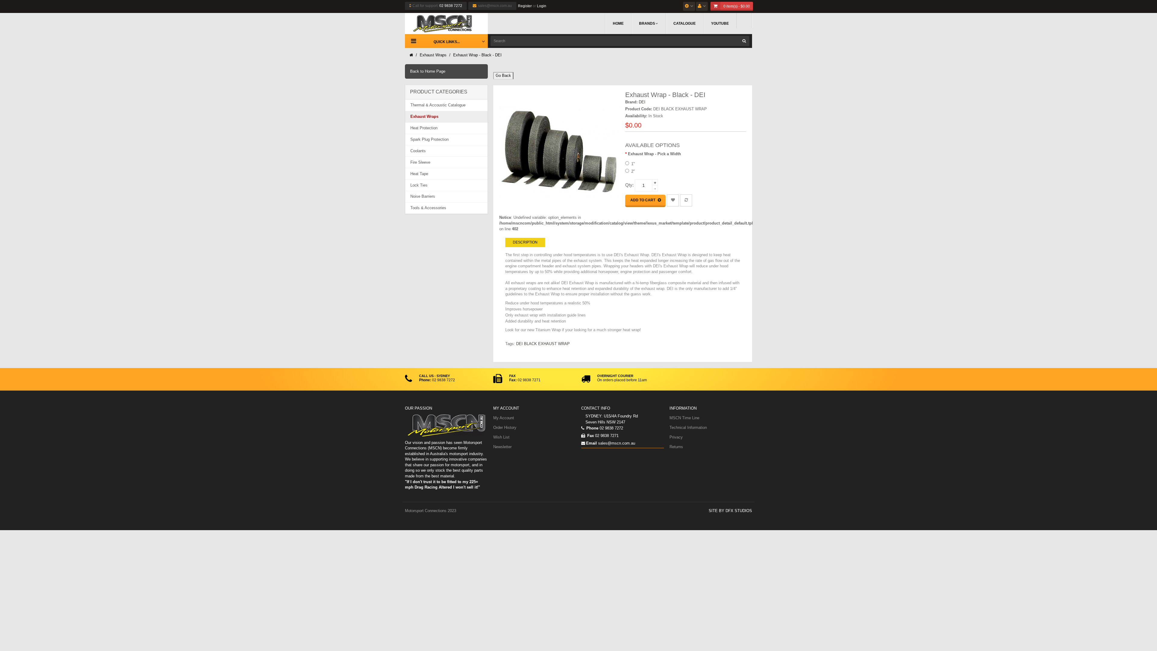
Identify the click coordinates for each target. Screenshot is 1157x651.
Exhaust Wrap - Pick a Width (654, 154)
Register (525, 6)
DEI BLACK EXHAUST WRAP (543, 343)
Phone (591, 428)
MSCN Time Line (684, 418)
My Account (503, 418)
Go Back (503, 75)
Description (525, 242)
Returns (676, 447)
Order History (504, 427)
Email (591, 443)
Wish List (501, 437)
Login (541, 6)
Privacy (676, 437)
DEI (642, 102)
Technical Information (688, 427)
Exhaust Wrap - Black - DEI (477, 55)
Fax (590, 435)
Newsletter (502, 447)
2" (633, 171)
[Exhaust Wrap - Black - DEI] (559, 151)
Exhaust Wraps (433, 55)
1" (633, 164)
